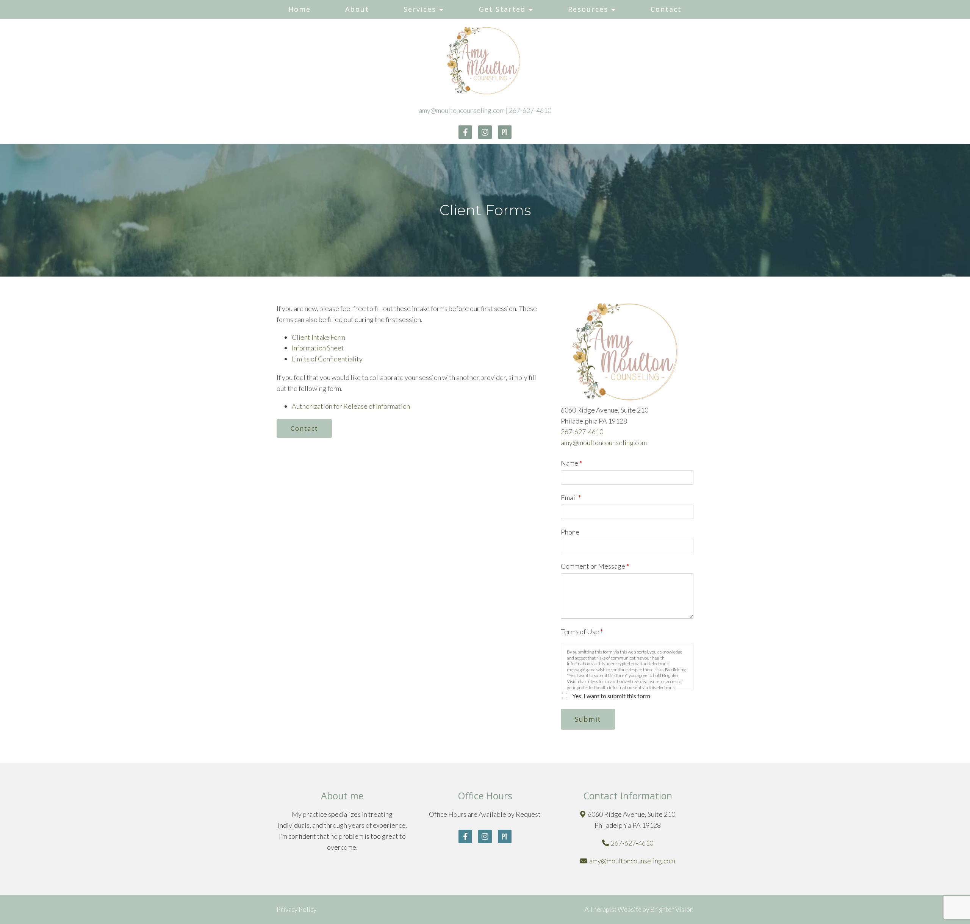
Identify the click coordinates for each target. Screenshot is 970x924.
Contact (666, 9)
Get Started (502, 9)
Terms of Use (582, 631)
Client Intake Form (318, 337)
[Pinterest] (505, 132)
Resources (588, 9)
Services (420, 9)
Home (299, 9)
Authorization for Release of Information (351, 406)
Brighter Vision (671, 909)
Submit (588, 719)
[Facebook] (465, 132)
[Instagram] (485, 132)
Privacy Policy (296, 909)
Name (571, 463)
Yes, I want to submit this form (611, 695)
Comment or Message (595, 566)
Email (571, 497)
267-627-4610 (530, 110)
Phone (570, 532)
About (357, 9)
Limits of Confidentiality (327, 359)
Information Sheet (318, 348)
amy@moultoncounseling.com (462, 110)
